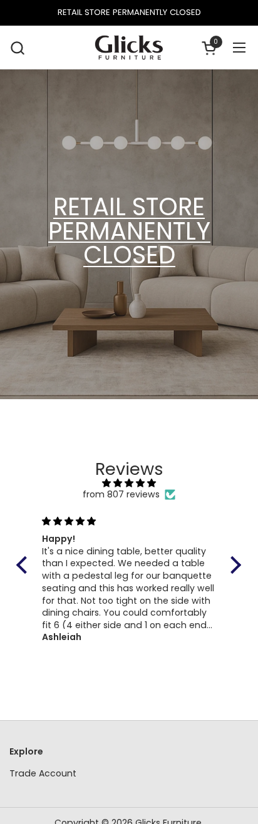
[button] (17, 48)
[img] (129, 483)
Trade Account (42, 773)
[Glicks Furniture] (129, 47)
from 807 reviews (121, 494)
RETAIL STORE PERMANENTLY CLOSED (129, 12)
